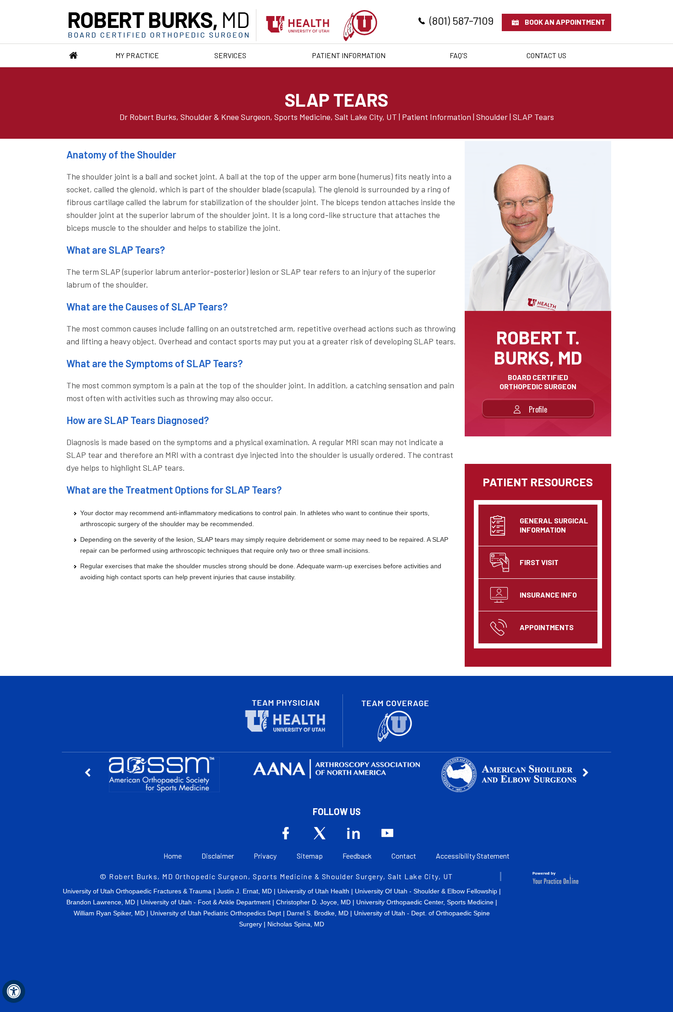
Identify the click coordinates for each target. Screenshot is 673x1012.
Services (230, 55)
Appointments (547, 627)
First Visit (539, 562)
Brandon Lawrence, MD (100, 902)
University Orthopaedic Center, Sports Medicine (425, 902)
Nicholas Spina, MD (295, 924)
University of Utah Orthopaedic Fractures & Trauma (137, 891)
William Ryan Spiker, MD (109, 913)
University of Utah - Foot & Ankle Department (206, 902)
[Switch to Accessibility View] (13, 991)
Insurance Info (548, 594)
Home (73, 55)
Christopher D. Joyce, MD (313, 902)
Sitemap (310, 855)
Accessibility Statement (473, 855)
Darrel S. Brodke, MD (317, 913)
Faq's (458, 55)
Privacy (265, 855)
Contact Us (546, 55)
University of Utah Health (313, 891)
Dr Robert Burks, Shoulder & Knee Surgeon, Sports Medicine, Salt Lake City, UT (258, 117)
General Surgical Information (554, 525)
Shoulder (492, 117)
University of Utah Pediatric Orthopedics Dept (215, 913)
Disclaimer (217, 855)
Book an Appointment (565, 21)
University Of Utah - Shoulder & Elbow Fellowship (426, 891)
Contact (403, 855)
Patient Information (348, 55)
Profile (538, 409)
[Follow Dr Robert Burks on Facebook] (286, 833)
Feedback (357, 855)
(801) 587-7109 (461, 20)
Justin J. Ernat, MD (244, 891)
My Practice (137, 55)
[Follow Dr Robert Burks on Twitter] (319, 833)
